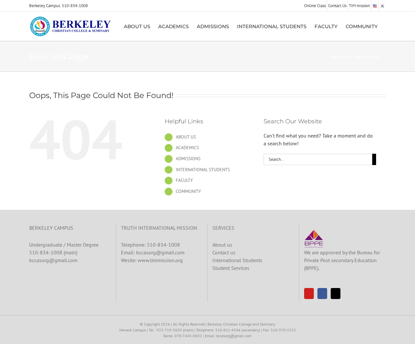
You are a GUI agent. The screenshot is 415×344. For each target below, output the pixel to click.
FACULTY (184, 180)
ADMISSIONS (188, 158)
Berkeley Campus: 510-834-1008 (58, 5)
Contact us (223, 252)
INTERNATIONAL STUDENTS (203, 169)
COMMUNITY (188, 191)
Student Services (230, 268)
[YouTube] (309, 293)
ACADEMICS (187, 147)
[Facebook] (322, 293)
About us (222, 244)
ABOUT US (186, 137)
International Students (237, 260)
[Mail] (335, 293)
